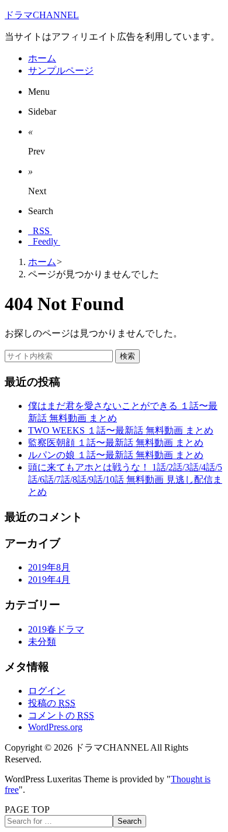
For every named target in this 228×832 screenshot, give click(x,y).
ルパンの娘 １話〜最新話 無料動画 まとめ (115, 455)
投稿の (51, 703)
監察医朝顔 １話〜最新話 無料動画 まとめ (115, 443)
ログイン (46, 691)
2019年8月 (49, 567)
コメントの (61, 715)
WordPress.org (55, 727)
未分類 (42, 642)
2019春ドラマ (56, 629)
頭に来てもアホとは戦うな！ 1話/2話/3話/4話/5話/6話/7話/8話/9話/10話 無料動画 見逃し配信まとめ (125, 479)
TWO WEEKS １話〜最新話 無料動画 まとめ (120, 430)
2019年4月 (49, 580)
